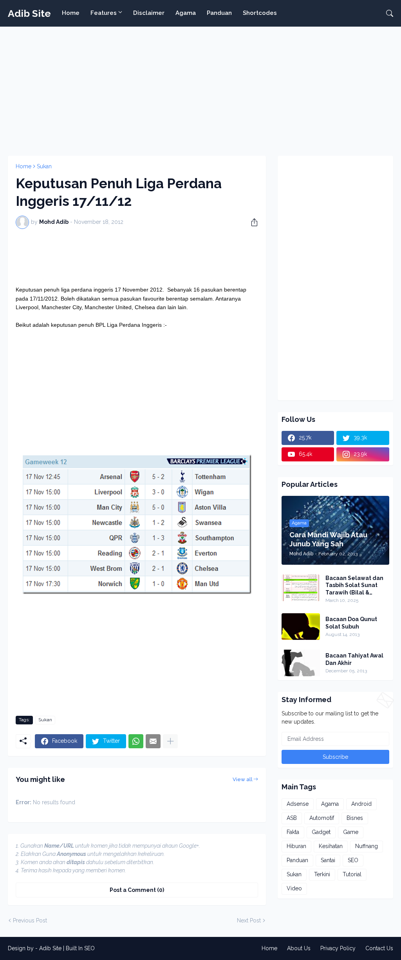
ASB (292, 818)
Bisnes (355, 818)
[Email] (153, 741)
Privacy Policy (338, 948)
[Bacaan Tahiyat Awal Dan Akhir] (301, 663)
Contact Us (379, 948)
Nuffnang (366, 846)
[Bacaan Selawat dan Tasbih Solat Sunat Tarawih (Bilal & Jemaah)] (301, 588)
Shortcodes (260, 12)
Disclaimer (148, 12)
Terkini (322, 874)
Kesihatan (331, 846)
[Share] (251, 222)
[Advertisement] (200, 89)
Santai (328, 860)
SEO (353, 860)
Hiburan (296, 846)
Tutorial (352, 874)
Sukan (44, 166)
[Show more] (170, 741)
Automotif (321, 818)
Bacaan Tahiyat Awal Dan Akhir (354, 659)
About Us (299, 948)
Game (350, 832)
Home (70, 12)
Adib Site (29, 13)
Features (103, 12)
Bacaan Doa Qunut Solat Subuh (351, 622)
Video (294, 888)
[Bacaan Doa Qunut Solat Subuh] (301, 626)
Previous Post (30, 920)
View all (243, 779)
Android (361, 804)
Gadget (321, 832)
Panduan (219, 12)
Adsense (298, 804)
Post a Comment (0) (137, 890)
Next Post (249, 920)
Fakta (293, 832)
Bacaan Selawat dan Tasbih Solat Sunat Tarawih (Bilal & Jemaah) (354, 585)
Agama (185, 12)
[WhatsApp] (135, 741)
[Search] (386, 13)
